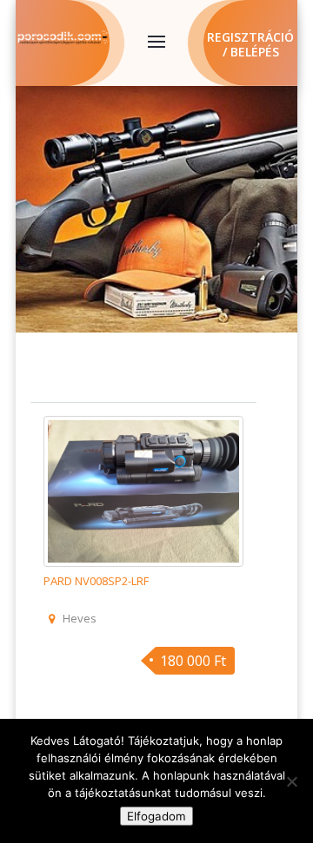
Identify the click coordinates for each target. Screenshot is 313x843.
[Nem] (291, 781)
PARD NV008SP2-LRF (96, 581)
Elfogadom (156, 816)
